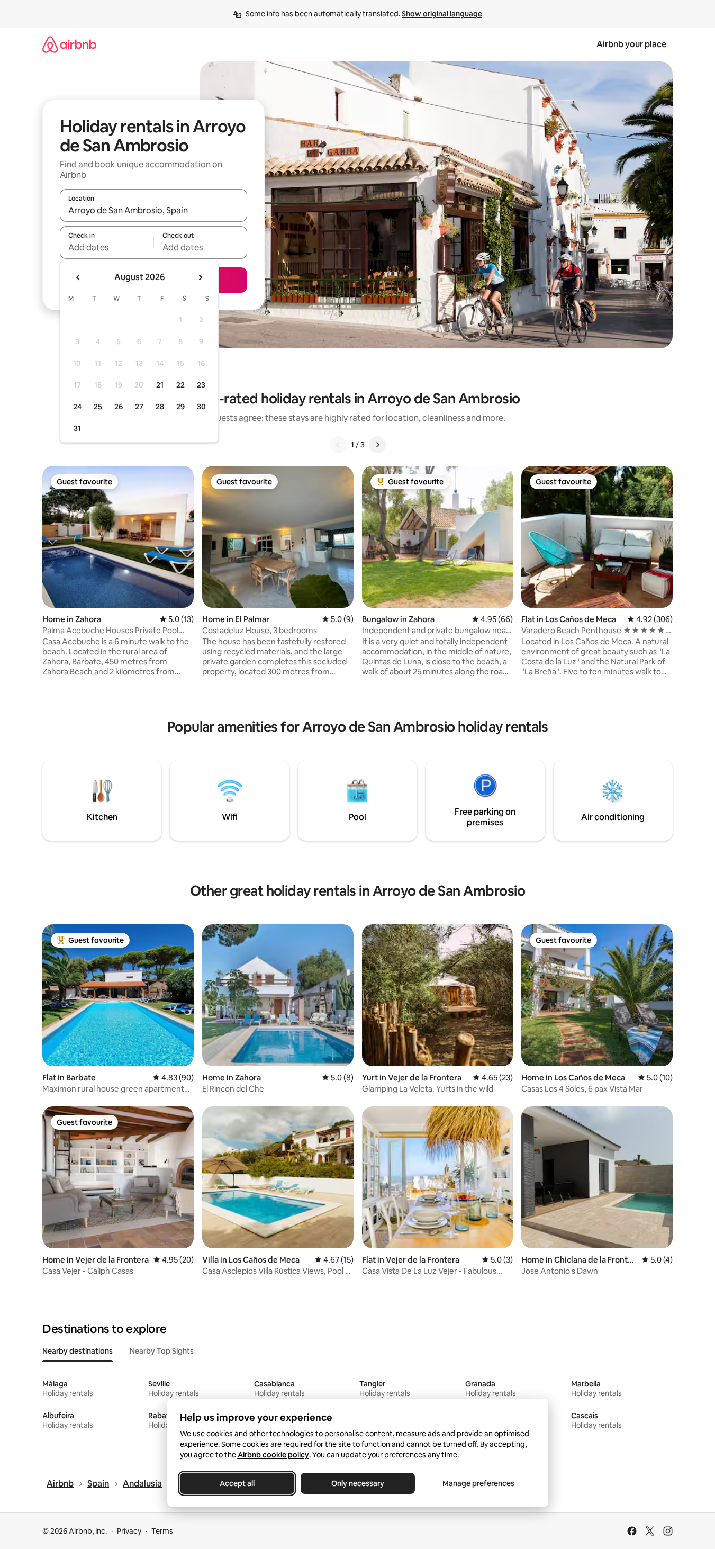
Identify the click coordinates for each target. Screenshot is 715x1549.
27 (139, 406)
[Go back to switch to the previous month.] (78, 277)
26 (118, 406)
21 (160, 385)
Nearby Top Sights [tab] (162, 1351)
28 (160, 406)
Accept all (237, 1483)
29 (180, 406)
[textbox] (106, 247)
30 (201, 406)
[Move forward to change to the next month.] (200, 277)
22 (180, 385)
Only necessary (357, 1483)
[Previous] (338, 444)
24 (77, 406)
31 (77, 428)
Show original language (442, 14)
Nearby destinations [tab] (77, 1351)
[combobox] (153, 210)
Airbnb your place (631, 44)
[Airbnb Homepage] (69, 44)
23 (201, 385)
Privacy (129, 1531)
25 (98, 406)
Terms (162, 1531)
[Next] (377, 444)
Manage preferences (478, 1483)
